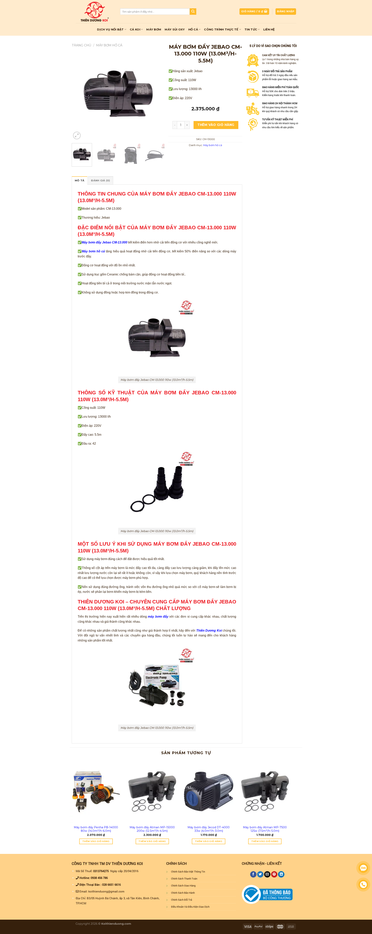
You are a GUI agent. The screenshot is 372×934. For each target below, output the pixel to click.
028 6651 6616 (111, 884)
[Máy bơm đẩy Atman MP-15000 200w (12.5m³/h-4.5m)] (152, 791)
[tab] (79, 180)
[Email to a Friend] (267, 874)
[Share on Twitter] (260, 874)
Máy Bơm (153, 29)
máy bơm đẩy (158, 616)
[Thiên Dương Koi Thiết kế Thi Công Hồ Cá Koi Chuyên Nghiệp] (95, 11)
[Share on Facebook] (253, 874)
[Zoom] (77, 135)
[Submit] (193, 11)
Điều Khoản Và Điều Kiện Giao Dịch (190, 906)
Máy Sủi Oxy (175, 29)
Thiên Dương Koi (209, 630)
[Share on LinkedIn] (281, 874)
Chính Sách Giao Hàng (183, 885)
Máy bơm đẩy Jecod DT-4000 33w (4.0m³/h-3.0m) (209, 829)
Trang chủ (81, 45)
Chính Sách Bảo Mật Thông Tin (188, 871)
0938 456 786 (99, 878)
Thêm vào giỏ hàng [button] (96, 841)
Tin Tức (251, 29)
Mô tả (79, 180)
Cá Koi (135, 29)
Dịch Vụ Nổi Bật (110, 29)
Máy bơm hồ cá (109, 45)
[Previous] (78, 93)
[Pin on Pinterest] (274, 874)
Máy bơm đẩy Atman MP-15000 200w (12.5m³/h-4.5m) (152, 829)
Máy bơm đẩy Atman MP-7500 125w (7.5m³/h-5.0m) (265, 829)
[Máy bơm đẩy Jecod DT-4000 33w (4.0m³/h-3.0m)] (208, 791)
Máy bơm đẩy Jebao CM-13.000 (104, 242)
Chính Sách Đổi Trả (181, 899)
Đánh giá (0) (100, 180)
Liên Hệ (269, 29)
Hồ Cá (193, 29)
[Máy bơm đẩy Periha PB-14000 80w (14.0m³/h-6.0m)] (96, 791)
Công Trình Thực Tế (221, 29)
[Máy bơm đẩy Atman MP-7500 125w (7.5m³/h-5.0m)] (265, 791)
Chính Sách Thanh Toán (184, 878)
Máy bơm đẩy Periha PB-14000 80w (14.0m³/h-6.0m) (96, 829)
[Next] (157, 93)
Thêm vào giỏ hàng (215, 125)
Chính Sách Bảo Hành (183, 892)
